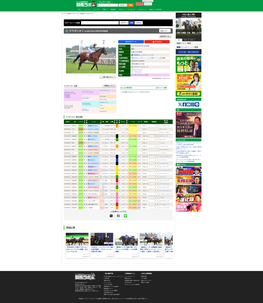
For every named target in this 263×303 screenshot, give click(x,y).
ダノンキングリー (164, 166)
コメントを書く (163, 87)
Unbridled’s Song (104, 102)
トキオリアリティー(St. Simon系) (86, 98)
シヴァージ (163, 177)
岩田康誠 (107, 125)
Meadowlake (103, 96)
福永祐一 (107, 207)
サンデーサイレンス (104, 90)
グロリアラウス (137, 70)
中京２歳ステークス (190, 47)
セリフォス (163, 139)
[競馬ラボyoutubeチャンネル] (188, 104)
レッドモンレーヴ (164, 125)
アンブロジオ (136, 72)
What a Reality (103, 99)
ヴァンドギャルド (164, 184)
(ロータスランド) (164, 201)
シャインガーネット (165, 190)
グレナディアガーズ (165, 156)
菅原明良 (107, 139)
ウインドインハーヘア (105, 93)
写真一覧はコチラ (108, 77)
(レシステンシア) (164, 187)
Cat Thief (102, 108)
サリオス (162, 197)
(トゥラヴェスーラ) (165, 170)
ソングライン (163, 160)
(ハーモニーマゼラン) (165, 194)
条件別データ (132, 42)
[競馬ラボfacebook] (184, 104)
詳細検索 (138, 22)
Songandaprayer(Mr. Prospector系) (86, 104)
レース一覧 (182, 52)
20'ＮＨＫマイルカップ (139, 67)
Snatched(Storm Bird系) (85, 110)
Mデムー (107, 143)
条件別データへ (165, 36)
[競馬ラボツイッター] (180, 104)
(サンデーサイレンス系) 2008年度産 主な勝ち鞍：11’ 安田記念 (69, 95)
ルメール (107, 197)
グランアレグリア (164, 180)
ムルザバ (107, 136)
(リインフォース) (164, 207)
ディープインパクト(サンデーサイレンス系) (87, 92)
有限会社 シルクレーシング (144, 55)
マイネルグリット (164, 204)
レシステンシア (164, 163)
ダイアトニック (164, 136)
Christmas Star (103, 111)
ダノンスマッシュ (164, 173)
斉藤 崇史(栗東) (136, 52)
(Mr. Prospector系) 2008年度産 (68, 107)
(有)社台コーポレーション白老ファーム (145, 58)
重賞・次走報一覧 (193, 52)
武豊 (106, 180)
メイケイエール (164, 146)
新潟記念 (187, 43)
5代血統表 (158, 42)
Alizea (101, 105)
